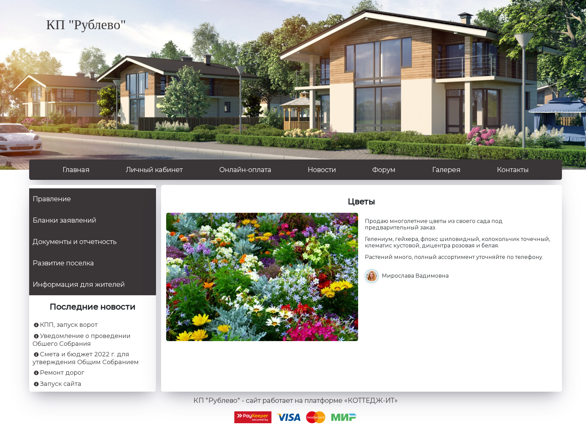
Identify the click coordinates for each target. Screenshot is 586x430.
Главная (76, 170)
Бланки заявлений (64, 220)
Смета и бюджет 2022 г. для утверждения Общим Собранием (86, 358)
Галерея (446, 170)
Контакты (513, 170)
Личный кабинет (154, 170)
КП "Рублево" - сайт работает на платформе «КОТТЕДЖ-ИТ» (295, 401)
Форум (383, 170)
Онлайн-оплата (245, 170)
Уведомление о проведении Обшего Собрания (82, 340)
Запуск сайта (60, 384)
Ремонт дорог (62, 372)
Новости (322, 170)
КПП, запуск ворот (69, 325)
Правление (52, 199)
